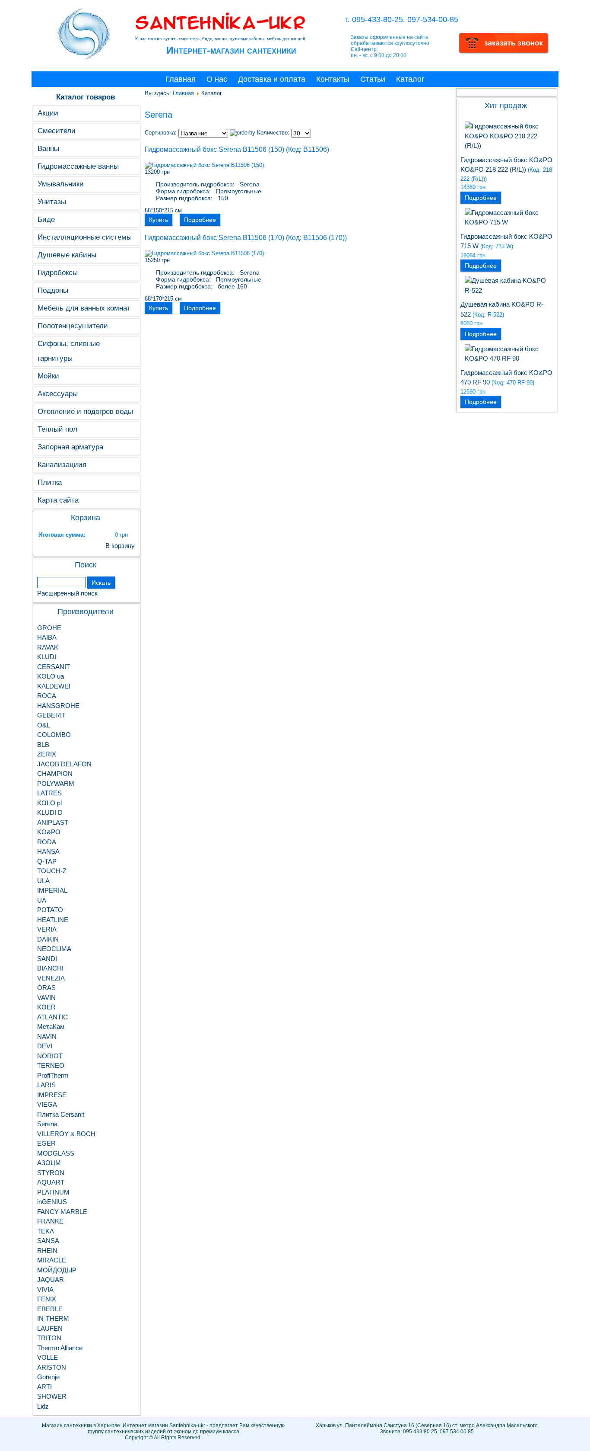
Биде (46, 219)
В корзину (120, 545)
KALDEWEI (53, 686)
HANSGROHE (58, 705)
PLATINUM (53, 1192)
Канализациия (62, 465)
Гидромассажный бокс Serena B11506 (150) (214, 149)
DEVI (44, 1046)
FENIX (46, 1299)
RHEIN (47, 1250)
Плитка (50, 482)
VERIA (47, 929)
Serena (47, 1123)
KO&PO (48, 832)
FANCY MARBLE (62, 1211)
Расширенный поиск (67, 593)
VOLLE (47, 1357)
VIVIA (45, 1289)
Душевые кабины (67, 255)
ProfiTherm (53, 1075)
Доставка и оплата (271, 79)
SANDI (47, 958)
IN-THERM (53, 1318)
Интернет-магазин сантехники (231, 50)
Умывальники (61, 184)
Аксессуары (58, 394)
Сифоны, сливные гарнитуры (69, 351)
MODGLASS (55, 1153)
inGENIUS (52, 1201)
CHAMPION (55, 773)
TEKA (45, 1231)
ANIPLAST (52, 822)
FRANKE (50, 1221)
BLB (43, 744)
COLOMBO (54, 734)
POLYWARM (55, 783)
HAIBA (47, 637)
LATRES (49, 793)
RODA (46, 842)
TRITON (49, 1338)
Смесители (57, 131)
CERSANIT (53, 666)
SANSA (48, 1240)
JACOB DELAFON (64, 764)
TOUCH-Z (52, 870)
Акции (48, 113)
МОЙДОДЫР (56, 1270)
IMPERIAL (52, 890)
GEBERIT (51, 715)
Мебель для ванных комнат (84, 308)
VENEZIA (51, 978)
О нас (216, 79)
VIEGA (47, 1104)
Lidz (43, 1406)
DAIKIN (48, 939)
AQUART (50, 1182)
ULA (43, 880)
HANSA (48, 851)
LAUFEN (50, 1328)
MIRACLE (51, 1260)
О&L (43, 725)
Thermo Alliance (59, 1348)
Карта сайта (58, 500)
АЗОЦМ (49, 1162)
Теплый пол (57, 429)
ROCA (46, 695)
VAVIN (46, 997)
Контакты (332, 79)
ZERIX (46, 754)
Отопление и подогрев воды (85, 411)
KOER (46, 1007)
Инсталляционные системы (85, 237)
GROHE (49, 627)
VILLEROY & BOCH (66, 1133)
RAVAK (47, 647)
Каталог (410, 79)
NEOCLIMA (54, 948)
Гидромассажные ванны (78, 166)
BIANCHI (50, 968)
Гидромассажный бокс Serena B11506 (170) (214, 237)
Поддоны (53, 290)
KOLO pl (49, 803)
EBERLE (50, 1309)
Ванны (48, 148)
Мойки (48, 376)
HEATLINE (52, 919)
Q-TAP (47, 861)
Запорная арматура (70, 447)
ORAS (46, 987)
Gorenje (48, 1377)
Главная (180, 79)
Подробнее (200, 219)
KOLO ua (50, 676)
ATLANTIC (52, 1017)
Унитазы (52, 202)
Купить (158, 219)
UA (41, 900)
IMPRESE (52, 1095)
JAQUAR (50, 1279)
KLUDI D (50, 812)
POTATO (50, 909)
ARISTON (51, 1367)
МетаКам (50, 1026)
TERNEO (50, 1065)
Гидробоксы (58, 273)
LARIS (46, 1085)
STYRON (50, 1172)
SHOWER (52, 1396)
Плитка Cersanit (60, 1114)
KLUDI (46, 656)
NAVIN (47, 1036)
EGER (46, 1143)
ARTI (44, 1386)
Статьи (372, 79)
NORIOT (50, 1056)
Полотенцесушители (73, 326)
